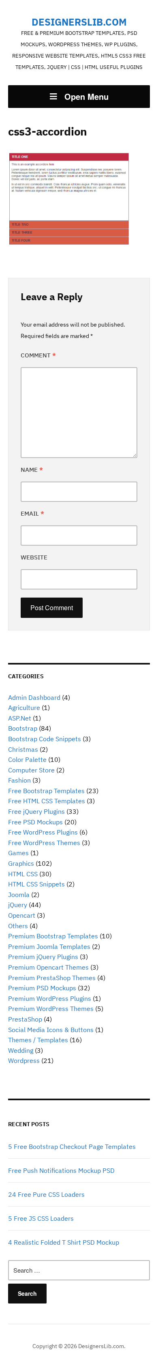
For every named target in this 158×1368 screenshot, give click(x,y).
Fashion (19, 780)
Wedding (20, 1050)
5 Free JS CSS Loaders (41, 1218)
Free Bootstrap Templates (46, 791)
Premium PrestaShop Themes (52, 978)
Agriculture (24, 707)
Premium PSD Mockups (42, 988)
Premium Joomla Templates (49, 946)
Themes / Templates (38, 1040)
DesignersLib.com (79, 21)
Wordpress (24, 1060)
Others (18, 926)
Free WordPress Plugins (43, 832)
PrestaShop (25, 1019)
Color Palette (27, 759)
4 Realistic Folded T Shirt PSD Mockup (63, 1242)
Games (18, 853)
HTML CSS (23, 874)
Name (32, 469)
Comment (38, 355)
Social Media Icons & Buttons (51, 1030)
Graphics (21, 863)
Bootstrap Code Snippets (44, 739)
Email (32, 513)
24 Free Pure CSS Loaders (46, 1194)
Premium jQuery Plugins (43, 957)
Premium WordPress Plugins (49, 998)
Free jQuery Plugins (36, 811)
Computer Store (31, 770)
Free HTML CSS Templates (46, 801)
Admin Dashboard (34, 697)
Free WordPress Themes (44, 843)
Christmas (23, 749)
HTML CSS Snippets (36, 884)
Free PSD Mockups (35, 822)
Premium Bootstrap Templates (53, 936)
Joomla (19, 894)
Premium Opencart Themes (48, 967)
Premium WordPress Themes (51, 1008)
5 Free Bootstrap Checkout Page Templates (72, 1146)
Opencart (21, 915)
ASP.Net (19, 718)
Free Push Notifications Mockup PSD (61, 1170)
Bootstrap (22, 728)
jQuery (17, 905)
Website (34, 557)
